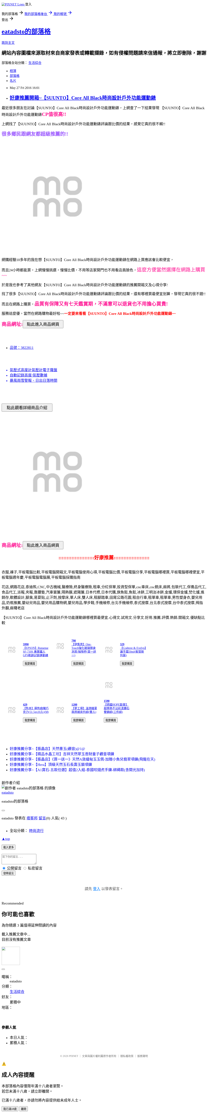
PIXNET (73, 1056)
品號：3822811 (22, 348)
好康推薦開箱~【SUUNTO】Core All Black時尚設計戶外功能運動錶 (83, 97)
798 (74, 640)
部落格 (15, 76)
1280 (74, 704)
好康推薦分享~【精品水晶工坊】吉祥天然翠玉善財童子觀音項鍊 (62, 754)
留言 (42, 818)
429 (25, 704)
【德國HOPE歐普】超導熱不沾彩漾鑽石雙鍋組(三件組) (116, 708)
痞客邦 (32, 818)
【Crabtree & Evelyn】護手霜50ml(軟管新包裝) (133, 651)
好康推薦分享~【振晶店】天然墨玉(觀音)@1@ (47, 749)
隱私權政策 (126, 1056)
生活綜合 (34, 63)
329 (122, 644)
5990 (26, 644)
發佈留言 (8, 873)
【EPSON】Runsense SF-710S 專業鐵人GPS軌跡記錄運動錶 (35, 651)
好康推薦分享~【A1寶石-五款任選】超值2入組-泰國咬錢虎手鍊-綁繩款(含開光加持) (77, 770)
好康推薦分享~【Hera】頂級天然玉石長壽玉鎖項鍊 (51, 765)
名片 (13, 80)
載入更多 (8, 847)
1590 (106, 701)
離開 (23, 1109)
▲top (6, 839)
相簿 (13, 71)
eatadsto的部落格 (26, 31)
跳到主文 (8, 42)
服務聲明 (142, 1056)
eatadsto (8, 792)
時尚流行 (36, 831)
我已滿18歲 (10, 1109)
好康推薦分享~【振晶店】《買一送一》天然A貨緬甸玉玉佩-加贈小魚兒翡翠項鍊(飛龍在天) (82, 759)
